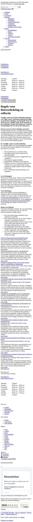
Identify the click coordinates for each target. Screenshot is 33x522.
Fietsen (6, 14)
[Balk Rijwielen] (6, 9)
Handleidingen (12, 30)
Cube (6, 429)
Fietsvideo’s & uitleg (14, 37)
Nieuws (10, 45)
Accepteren (10, 520)
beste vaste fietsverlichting (10, 197)
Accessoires (7, 15)
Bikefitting (11, 19)
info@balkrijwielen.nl (7, 74)
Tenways (7, 446)
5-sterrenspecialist (19, 4)
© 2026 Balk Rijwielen (7, 512)
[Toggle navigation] (12, 9)
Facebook (6, 454)
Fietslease (7, 12)
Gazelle (6, 431)
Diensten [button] (7, 17)
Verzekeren (11, 23)
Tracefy (10, 35)
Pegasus (6, 439)
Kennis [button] (6, 28)
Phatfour (6, 442)
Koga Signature (8, 434)
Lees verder (4, 249)
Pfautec (6, 441)
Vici (5, 449)
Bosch (10, 32)
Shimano (10, 33)
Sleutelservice (12, 25)
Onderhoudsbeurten (14, 22)
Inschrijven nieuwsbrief (7, 100)
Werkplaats (11, 20)
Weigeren (3, 520)
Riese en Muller (9, 444)
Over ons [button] (7, 38)
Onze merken (12, 40)
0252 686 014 (5, 72)
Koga (6, 433)
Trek (5, 447)
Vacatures (11, 43)
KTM (6, 436)
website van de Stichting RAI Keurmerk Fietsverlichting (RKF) (16, 199)
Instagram (6, 455)
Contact (6, 46)
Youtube (5, 457)
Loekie (6, 438)
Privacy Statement (20, 512)
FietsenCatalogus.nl (11, 514)
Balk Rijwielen (12, 41)
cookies (22, 517)
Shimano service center (14, 27)
